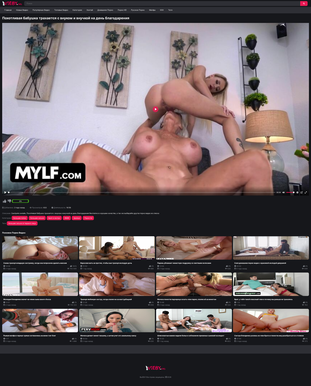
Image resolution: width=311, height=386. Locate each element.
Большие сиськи (37, 218)
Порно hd (88, 218)
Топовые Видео (61, 10)
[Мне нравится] (4, 201)
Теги (170, 10)
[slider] (142, 192)
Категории (77, 10)
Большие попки (19, 218)
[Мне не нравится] (9, 201)
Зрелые (76, 218)
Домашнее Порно (105, 10)
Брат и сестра (54, 218)
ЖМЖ (67, 218)
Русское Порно (138, 10)
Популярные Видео (41, 10)
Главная (8, 10)
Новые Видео (22, 10)
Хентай (90, 10)
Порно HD (122, 10)
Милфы (152, 10)
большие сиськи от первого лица (22, 223)
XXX (162, 10)
